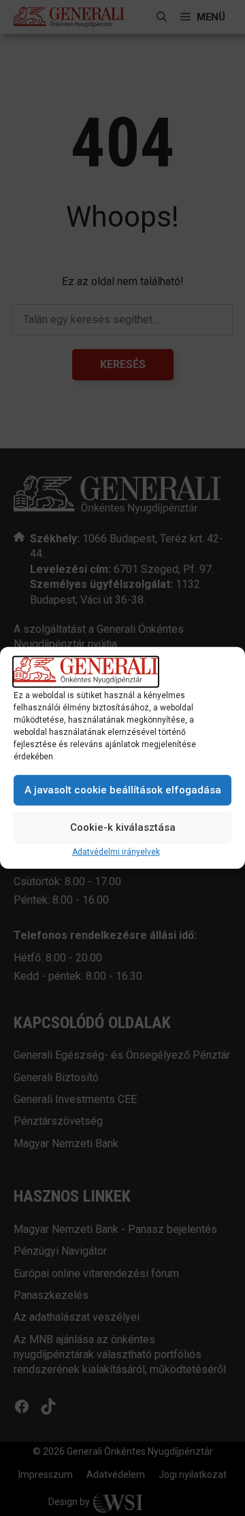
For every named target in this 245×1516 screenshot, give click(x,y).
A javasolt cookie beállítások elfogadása (122, 790)
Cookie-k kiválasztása (123, 827)
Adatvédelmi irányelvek (116, 852)
